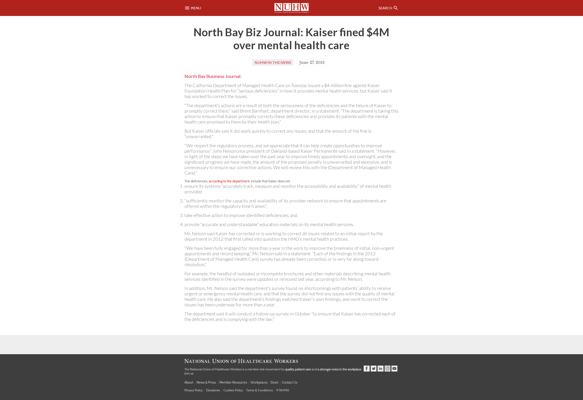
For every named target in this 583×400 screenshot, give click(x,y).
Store (274, 382)
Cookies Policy (233, 390)
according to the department (229, 181)
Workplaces (259, 382)
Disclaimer (213, 390)
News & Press (206, 382)
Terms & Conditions (259, 390)
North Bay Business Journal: (213, 76)
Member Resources (233, 382)
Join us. (189, 373)
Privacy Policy (193, 390)
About (188, 382)
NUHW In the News (273, 62)
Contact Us (289, 382)
